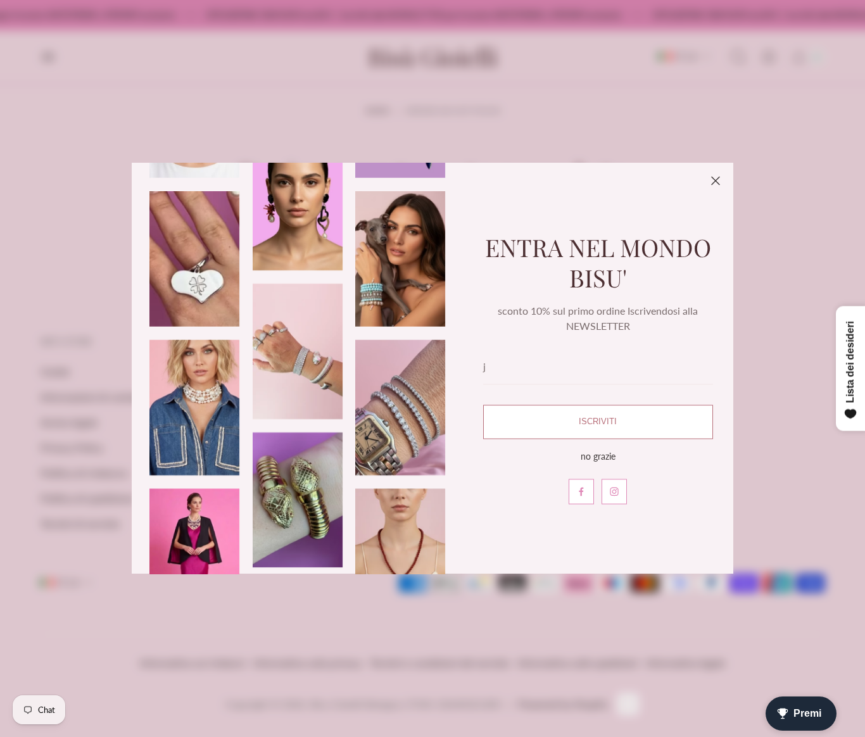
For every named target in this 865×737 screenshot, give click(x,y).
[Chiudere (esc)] (715, 180)
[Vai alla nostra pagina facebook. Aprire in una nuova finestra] (581, 492)
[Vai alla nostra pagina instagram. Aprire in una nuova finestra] (614, 492)
